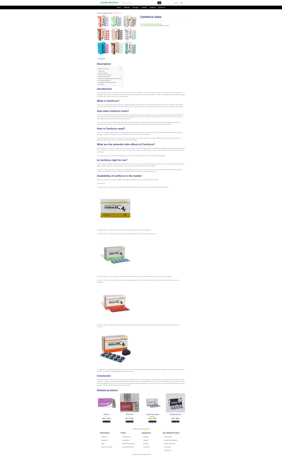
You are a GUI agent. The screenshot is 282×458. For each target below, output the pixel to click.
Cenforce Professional (170, 440)
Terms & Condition (106, 447)
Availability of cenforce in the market (107, 82)
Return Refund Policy (128, 443)
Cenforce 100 (151, 25)
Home (119, 7)
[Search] (159, 2)
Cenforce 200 (165, 25)
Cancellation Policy (128, 447)
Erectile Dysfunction (106, 13)
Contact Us (104, 440)
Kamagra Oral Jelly (169, 443)
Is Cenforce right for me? (105, 80)
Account (176, 3)
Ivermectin (161, 7)
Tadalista (152, 7)
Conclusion (101, 84)
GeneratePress (145, 429)
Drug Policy (125, 440)
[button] (134, 17)
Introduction (101, 71)
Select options (106, 421)
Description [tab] (101, 58)
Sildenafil (127, 7)
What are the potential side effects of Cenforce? (110, 78)
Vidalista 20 (167, 450)
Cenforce (145, 25)
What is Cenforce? (103, 73)
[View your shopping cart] (181, 3)
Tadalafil (144, 7)
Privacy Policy (126, 437)
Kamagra (135, 7)
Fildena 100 (167, 447)
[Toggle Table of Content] (119, 69)
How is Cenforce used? (104, 76)
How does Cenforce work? (105, 74)
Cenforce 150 (158, 25)
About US (104, 437)
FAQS (103, 443)
